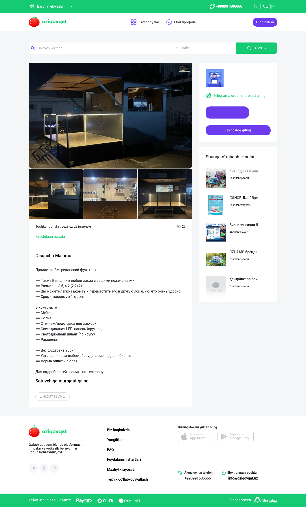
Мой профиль (185, 22)
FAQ (110, 450)
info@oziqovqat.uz (243, 478)
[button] (184, 68)
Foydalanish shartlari (124, 459)
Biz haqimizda (118, 430)
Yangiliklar (115, 440)
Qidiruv (260, 48)
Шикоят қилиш (52, 396)
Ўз (256, 6)
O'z (265, 6)
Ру (273, 6)
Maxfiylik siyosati (121, 469)
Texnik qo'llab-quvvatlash (127, 479)
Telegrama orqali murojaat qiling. (239, 95)
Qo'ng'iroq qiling (238, 130)
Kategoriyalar (149, 22)
